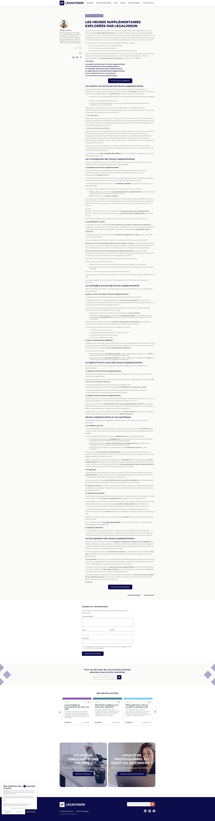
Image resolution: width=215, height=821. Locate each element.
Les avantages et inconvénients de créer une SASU (76, 707)
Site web (85, 638)
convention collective (123, 183)
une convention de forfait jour (110, 153)
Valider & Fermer (31, 811)
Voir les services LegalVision (120, 81)
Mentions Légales (82, 811)
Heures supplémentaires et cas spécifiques (100, 73)
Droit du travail (94, 16)
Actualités (90, 3)
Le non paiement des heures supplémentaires (101, 75)
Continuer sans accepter (8, 811)
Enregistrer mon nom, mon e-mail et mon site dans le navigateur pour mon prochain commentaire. (108, 647)
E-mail (112, 630)
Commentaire (88, 616)
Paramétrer (19, 811)
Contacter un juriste (66, 811)
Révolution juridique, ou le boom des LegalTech (106, 706)
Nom (84, 630)
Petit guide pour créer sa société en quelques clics (137, 706)
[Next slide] (155, 712)
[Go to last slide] (60, 712)
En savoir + (68, 722)
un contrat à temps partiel (111, 522)
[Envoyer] (119, 677)
